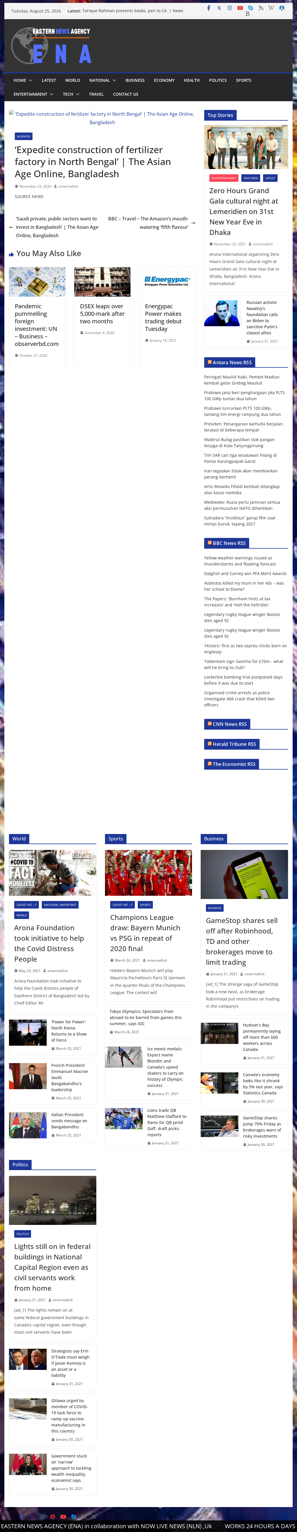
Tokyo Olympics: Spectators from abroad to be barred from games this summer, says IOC (146, 1017)
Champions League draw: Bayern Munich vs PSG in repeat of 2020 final (145, 932)
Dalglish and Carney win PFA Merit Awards (245, 573)
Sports (243, 80)
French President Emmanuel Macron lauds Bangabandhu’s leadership (69, 1077)
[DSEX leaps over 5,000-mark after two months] (102, 271)
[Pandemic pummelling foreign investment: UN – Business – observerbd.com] (37, 271)
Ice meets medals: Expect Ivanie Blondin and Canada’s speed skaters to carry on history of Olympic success (165, 1067)
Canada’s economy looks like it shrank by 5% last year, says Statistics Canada (263, 1084)
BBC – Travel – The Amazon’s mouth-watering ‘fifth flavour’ (148, 222)
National (99, 80)
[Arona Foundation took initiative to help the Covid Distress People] (52, 873)
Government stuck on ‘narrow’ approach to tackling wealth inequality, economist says (71, 1468)
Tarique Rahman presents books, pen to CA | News (132, 11)
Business (135, 80)
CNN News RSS (230, 724)
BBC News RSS (229, 543)
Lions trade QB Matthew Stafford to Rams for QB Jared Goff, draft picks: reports (166, 1122)
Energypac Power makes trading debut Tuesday (163, 317)
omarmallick (68, 186)
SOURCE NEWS (29, 196)
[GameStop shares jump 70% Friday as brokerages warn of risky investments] (219, 1131)
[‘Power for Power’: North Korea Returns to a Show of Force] (28, 1035)
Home (20, 80)
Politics (218, 80)
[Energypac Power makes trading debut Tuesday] (167, 271)
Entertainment (30, 94)
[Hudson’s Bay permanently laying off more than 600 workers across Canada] (219, 1041)
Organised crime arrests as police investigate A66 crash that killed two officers (239, 699)
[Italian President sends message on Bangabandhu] (28, 1125)
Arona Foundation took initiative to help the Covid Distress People (49, 943)
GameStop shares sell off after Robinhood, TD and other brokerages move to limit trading (242, 941)
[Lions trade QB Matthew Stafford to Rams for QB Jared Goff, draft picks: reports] (124, 1127)
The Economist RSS (234, 764)
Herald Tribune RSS (234, 744)
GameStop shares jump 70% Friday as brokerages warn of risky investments (262, 1127)
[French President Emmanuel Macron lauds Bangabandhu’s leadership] (28, 1082)
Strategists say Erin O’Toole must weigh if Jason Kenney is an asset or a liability (70, 1363)
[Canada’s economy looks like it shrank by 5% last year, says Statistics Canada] (219, 1088)
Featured (251, 178)
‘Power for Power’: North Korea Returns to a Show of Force (69, 1031)
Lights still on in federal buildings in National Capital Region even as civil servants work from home (52, 1267)
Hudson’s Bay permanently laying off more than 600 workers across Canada (262, 1037)
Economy (164, 80)
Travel (96, 94)
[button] (29, 80)
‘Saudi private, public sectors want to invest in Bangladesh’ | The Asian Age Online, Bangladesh (57, 227)
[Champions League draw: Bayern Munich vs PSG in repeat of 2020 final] (148, 873)
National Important (60, 905)
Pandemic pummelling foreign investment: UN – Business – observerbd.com (37, 325)
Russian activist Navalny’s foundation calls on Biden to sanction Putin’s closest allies (262, 318)
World (72, 80)
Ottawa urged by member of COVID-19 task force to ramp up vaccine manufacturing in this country (69, 1416)
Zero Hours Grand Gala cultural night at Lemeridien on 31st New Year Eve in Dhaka (243, 211)
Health (192, 80)
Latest (49, 80)
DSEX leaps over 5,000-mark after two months (102, 313)
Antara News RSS (232, 362)
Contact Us (125, 94)
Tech (68, 94)
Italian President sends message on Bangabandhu (69, 1120)
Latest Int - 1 (27, 905)
